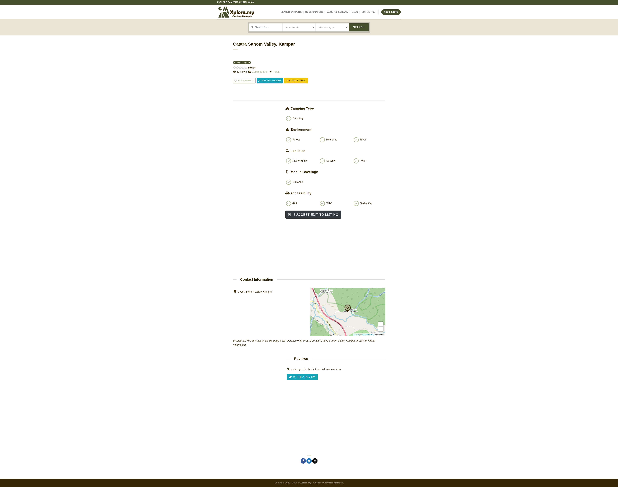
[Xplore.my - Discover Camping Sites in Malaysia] (241, 12)
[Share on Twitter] (309, 461)
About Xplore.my (337, 12)
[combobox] (265, 27)
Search (359, 27)
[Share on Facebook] (303, 461)
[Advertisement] (257, 163)
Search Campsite (291, 12)
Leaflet (356, 334)
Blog (355, 12)
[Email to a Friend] (315, 461)
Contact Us (368, 12)
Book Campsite (314, 12)
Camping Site (259, 71)
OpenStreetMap (368, 334)
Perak (276, 71)
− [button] (381, 329)
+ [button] (381, 324)
